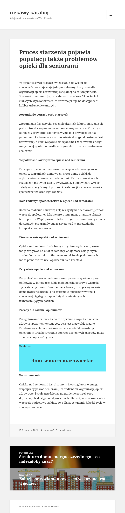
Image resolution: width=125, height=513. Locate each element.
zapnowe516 (50, 430)
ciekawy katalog (29, 12)
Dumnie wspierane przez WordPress (39, 506)
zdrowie (66, 430)
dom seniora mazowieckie (62, 360)
